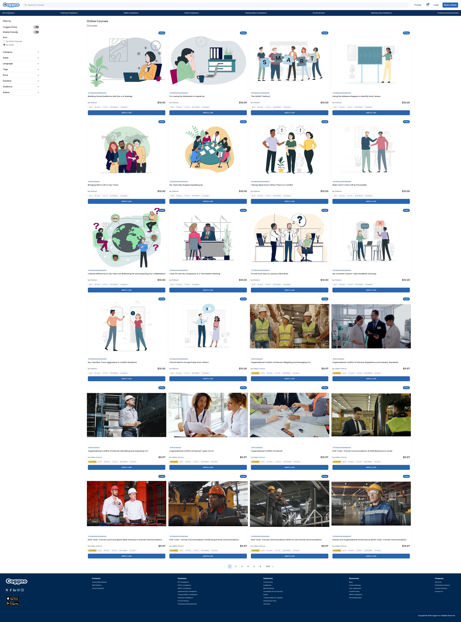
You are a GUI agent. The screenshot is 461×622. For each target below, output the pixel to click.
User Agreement (355, 588)
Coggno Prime (19, 27)
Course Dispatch (98, 588)
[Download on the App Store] (18, 598)
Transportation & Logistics (273, 598)
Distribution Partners (442, 585)
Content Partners (441, 588)
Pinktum (93, 103)
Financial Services (269, 601)
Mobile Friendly (19, 32)
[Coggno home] (11, 5)
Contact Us (439, 591)
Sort (5, 37)
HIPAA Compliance (131, 13)
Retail (265, 595)
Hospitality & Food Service (273, 591)
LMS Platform (96, 585)
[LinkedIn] (14, 590)
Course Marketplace (99, 582)
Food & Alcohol (319, 13)
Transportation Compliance (256, 13)
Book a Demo (450, 5)
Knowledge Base (355, 598)
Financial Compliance (69, 13)
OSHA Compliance (191, 13)
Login (436, 5)
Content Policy (354, 591)
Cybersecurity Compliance (381, 13)
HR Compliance (8, 13)
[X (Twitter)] (7, 590)
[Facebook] (10, 590)
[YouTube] (18, 590)
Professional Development (448, 13)
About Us (438, 582)
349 (268, 566)
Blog (350, 582)
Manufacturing (268, 588)
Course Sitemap (355, 585)
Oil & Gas (266, 604)
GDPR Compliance (355, 595)
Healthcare (267, 585)
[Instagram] (22, 590)
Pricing (417, 5)
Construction (268, 582)
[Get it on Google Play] (18, 603)
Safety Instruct (259, 369)
